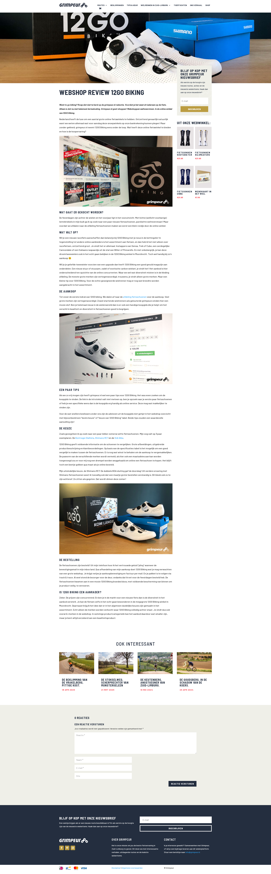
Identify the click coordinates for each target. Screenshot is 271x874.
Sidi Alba (119, 438)
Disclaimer (116, 868)
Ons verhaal (196, 5)
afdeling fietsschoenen (135, 296)
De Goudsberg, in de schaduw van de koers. (193, 682)
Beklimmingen (117, 5)
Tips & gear (132, 5)
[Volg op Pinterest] (67, 848)
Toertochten (180, 5)
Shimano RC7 (101, 438)
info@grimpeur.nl (192, 852)
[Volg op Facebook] (61, 848)
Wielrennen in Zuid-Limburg (154, 5)
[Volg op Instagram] (73, 848)
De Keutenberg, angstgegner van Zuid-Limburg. (152, 682)
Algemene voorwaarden (132, 868)
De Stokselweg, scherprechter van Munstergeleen (115, 682)
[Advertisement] (194, 253)
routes (100, 5)
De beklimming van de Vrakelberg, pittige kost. (74, 682)
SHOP (207, 5)
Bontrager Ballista (84, 438)
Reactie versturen (182, 783)
